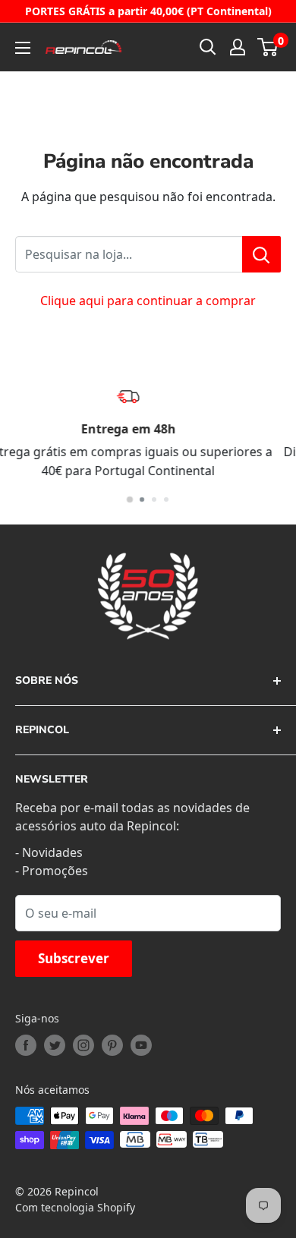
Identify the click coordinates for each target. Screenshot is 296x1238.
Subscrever (73, 958)
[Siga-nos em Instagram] (83, 1045)
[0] (268, 47)
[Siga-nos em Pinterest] (112, 1045)
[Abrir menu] (22, 48)
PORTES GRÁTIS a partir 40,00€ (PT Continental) (148, 11)
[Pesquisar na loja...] (261, 254)
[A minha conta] (237, 47)
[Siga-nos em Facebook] (25, 1045)
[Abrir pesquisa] (208, 47)
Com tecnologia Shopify (75, 1207)
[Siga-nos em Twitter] (54, 1045)
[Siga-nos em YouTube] (141, 1045)
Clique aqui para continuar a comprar (148, 300)
